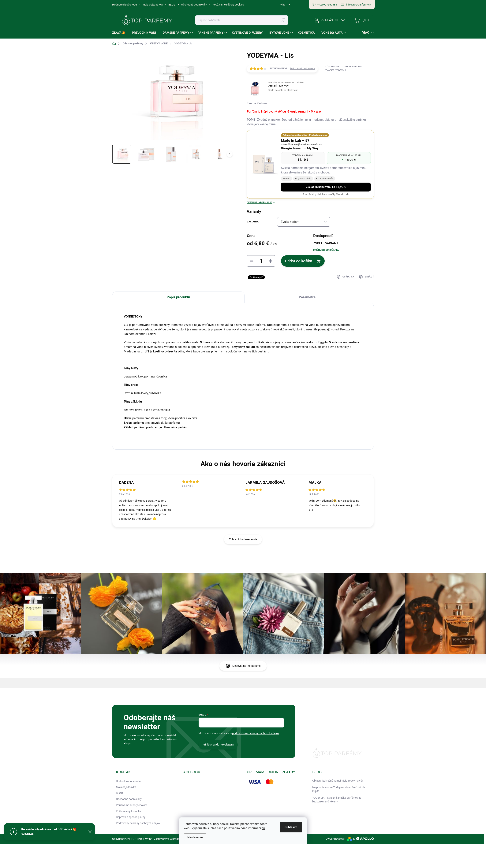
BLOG (171, 4)
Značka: (335, 70)
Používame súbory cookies (228, 4)
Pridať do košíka (298, 261)
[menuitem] (120, 33)
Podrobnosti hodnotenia (302, 68)
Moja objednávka (153, 4)
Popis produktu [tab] (178, 297)
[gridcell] (243, 372)
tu (263, 828)
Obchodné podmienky (194, 4)
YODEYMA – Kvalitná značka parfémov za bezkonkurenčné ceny (336, 799)
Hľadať (283, 20)
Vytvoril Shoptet (335, 838)
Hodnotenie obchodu (124, 4)
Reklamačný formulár (128, 811)
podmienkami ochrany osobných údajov (255, 733)
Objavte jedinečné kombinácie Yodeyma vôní (338, 780)
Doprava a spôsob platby (130, 817)
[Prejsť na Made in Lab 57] (264, 164)
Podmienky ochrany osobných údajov (138, 823)
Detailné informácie (259, 202)
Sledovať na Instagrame (246, 665)
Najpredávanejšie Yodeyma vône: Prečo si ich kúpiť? (338, 789)
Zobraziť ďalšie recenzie (243, 539)
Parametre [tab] (307, 297)
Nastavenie (195, 837)
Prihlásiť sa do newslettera (218, 744)
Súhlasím (291, 827)
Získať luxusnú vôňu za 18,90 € (326, 187)
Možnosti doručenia (326, 250)
